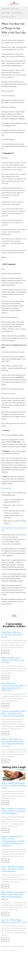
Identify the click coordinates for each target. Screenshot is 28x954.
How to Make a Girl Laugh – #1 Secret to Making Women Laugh (13, 785)
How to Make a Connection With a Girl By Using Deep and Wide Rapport (13, 811)
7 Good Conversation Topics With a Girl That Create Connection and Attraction (13, 713)
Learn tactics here (6, 488)
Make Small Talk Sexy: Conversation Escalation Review (11, 634)
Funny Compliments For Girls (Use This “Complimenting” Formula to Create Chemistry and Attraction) (13, 841)
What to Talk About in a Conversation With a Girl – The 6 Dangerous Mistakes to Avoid (13, 742)
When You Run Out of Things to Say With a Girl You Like (12, 660)
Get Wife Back (4, 17)
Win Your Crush (14, 8)
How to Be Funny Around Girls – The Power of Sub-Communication (12, 868)
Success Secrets (12, 17)
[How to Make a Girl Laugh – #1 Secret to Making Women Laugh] (14, 773)
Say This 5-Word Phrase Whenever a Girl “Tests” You (13, 921)
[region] (14, 941)
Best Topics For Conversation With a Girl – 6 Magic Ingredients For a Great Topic (13, 687)
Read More (5, 652)
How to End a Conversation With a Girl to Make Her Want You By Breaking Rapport (13, 895)
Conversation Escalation (16, 12)
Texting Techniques (5, 12)
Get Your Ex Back (5, 8)
